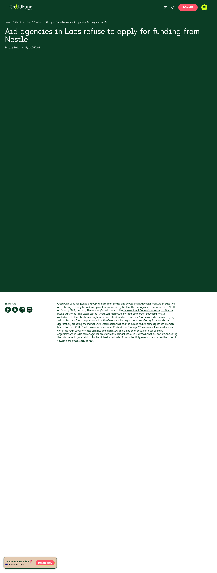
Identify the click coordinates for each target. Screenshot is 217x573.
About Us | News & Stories (28, 22)
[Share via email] (30, 310)
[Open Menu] (204, 7)
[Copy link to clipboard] (22, 310)
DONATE (188, 7)
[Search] (173, 7)
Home (7, 22)
